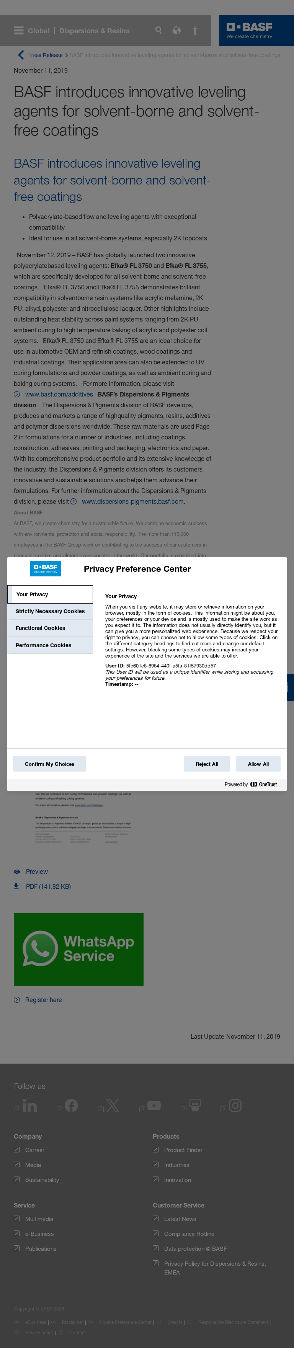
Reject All (207, 764)
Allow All (258, 764)
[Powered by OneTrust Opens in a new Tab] (254, 786)
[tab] (50, 594)
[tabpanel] (192, 644)
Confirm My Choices (49, 764)
